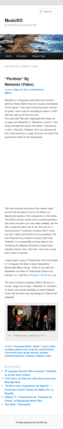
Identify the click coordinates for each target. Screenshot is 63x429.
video (48, 355)
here (15, 275)
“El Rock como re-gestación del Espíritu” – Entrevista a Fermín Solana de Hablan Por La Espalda (29, 389)
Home (8, 55)
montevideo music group (17, 352)
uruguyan (40, 355)
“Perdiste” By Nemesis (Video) (19, 81)
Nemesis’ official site (40, 275)
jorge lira (33, 349)
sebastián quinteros (14, 355)
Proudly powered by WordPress (31, 422)
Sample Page (38, 55)
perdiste (44, 352)
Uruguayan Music (23, 346)
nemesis (34, 352)
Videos (36, 346)
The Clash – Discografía (17, 404)
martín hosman (46, 349)
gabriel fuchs (21, 349)
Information (21, 55)
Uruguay (30, 355)
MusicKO (14, 20)
